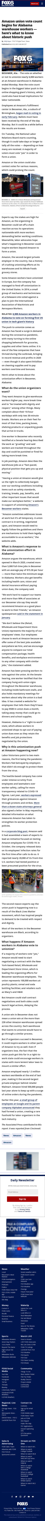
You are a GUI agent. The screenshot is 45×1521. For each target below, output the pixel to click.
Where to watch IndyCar (26, 1462)
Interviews (24, 1321)
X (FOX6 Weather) (8, 1397)
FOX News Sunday (27, 1360)
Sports (5, 1336)
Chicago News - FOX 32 (9, 1409)
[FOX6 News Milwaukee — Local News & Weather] (8, 3)
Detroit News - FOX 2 (9, 1418)
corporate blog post (16, 831)
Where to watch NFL (28, 1447)
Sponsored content (8, 1454)
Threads (5, 1385)
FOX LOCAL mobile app (8, 1293)
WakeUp (25, 1305)
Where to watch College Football (26, 1450)
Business (5, 1319)
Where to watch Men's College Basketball (26, 1468)
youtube (28, 1496)
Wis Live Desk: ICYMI (28, 1345)
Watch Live (34, 3)
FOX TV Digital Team (19, 41)
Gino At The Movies (28, 1326)
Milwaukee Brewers (9, 1339)
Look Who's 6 (25, 1313)
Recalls (4, 1314)
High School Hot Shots (7, 1351)
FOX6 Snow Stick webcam (27, 1295)
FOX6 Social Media (7, 1369)
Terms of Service (24, 1211)
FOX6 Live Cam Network (26, 1280)
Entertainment (7, 1282)
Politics (4, 1287)
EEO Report (25, 1421)
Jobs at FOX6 (25, 1418)
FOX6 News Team (27, 1416)
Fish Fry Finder (26, 1377)
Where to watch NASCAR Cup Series (28, 1457)
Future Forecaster (27, 1292)
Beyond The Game (8, 1347)
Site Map (5, 1300)
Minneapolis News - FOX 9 (9, 1414)
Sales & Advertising (7, 1442)
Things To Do (25, 1372)
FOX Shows (25, 1363)
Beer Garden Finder (28, 1374)
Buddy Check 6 (26, 1379)
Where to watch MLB (28, 1454)
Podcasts (5, 1285)
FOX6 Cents (6, 1311)
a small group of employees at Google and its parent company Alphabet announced (21, 1104)
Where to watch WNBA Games (26, 1480)
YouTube (5, 1374)
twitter (16, 1496)
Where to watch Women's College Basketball (27, 1474)
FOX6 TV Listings (27, 1347)
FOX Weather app (27, 1284)
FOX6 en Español (8, 1297)
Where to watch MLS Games (28, 1484)
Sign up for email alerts (27, 1409)
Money (5, 1305)
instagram (20, 1496)
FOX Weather (25, 1286)
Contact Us (26, 1402)
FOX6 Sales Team (8, 1447)
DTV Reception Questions (26, 1434)
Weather (25, 1269)
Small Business (7, 1321)
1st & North (6, 1345)
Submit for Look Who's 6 (26, 1309)
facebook (12, 1496)
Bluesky (4, 1387)
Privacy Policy (25, 1209)
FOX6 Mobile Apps (27, 1413)
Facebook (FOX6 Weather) (7, 1394)
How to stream (26, 1339)
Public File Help (26, 1423)
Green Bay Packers (8, 1342)
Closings (24, 1289)
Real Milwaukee (26, 1315)
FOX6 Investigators (8, 1279)
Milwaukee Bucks (8, 1354)
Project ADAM (26, 1382)
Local (4, 1272)
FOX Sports (25, 1355)
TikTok (4, 1382)
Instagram (5, 1379)
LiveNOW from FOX (28, 1350)
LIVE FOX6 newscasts (28, 1342)
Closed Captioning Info (27, 1430)
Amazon (17, 1135)
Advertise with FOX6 (9, 1449)
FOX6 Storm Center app (28, 1276)
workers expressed (31, 795)
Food (22, 1323)
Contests (24, 1406)
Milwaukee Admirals (9, 1357)
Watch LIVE (26, 1336)
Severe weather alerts (28, 1272)
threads (24, 1496)
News (27, 41)
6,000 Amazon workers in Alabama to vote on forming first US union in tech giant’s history (22, 318)
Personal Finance (8, 1316)
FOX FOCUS (6, 1452)
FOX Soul (24, 1358)
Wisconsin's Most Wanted (8, 1276)
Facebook (5, 1377)
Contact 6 (5, 1308)
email (33, 1496)
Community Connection (25, 1386)
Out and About (26, 1318)
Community (26, 1368)
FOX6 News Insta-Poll (9, 1290)
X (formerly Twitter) (9, 1390)
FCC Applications (27, 1426)
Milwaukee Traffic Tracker (27, 1330)
